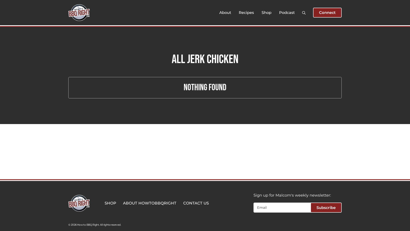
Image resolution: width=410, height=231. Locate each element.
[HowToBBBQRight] (79, 12)
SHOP (110, 203)
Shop (266, 12)
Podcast (287, 12)
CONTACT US (196, 203)
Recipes (246, 12)
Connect (327, 12)
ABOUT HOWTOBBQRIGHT (149, 203)
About (225, 12)
